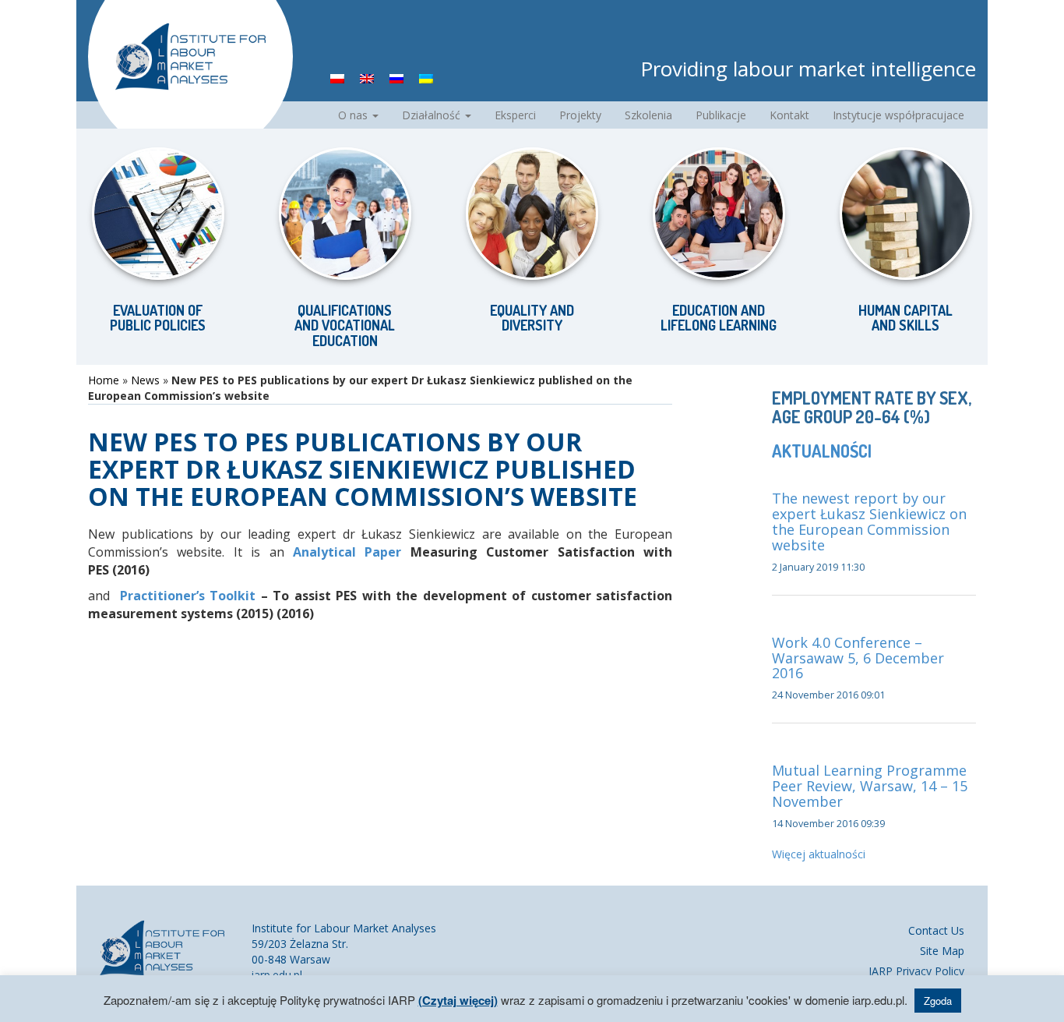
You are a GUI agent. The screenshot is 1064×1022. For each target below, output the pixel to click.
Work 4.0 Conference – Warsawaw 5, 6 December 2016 (858, 658)
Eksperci (515, 115)
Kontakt (789, 115)
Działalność (432, 115)
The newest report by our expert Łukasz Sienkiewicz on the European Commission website (869, 521)
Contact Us (936, 930)
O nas (354, 115)
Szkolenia (648, 115)
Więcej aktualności (818, 854)
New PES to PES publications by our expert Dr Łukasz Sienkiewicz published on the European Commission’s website (362, 469)
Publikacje (721, 115)
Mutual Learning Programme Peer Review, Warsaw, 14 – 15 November (869, 786)
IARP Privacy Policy (916, 971)
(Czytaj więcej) (458, 1000)
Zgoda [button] (938, 1000)
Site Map (942, 950)
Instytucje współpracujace (898, 115)
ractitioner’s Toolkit (194, 595)
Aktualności (822, 450)
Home (103, 380)
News (145, 380)
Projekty (580, 115)
